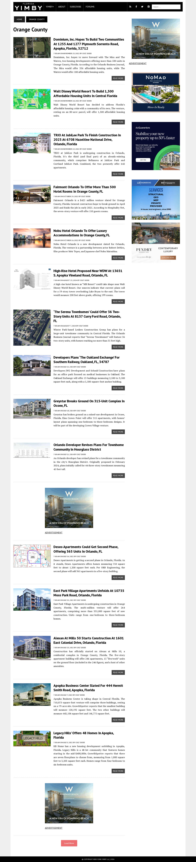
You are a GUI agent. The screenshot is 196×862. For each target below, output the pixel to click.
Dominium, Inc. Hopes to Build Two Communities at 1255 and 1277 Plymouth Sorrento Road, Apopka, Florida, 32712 (89, 43)
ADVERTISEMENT (53, 532)
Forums (90, 6)
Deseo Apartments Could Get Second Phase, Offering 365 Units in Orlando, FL (86, 549)
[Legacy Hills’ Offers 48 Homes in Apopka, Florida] (32, 744)
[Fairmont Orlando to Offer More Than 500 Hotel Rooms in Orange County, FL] (32, 201)
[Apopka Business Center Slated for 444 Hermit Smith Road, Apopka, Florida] (32, 703)
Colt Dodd (87, 53)
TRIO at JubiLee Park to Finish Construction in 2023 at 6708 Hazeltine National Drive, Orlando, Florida (87, 139)
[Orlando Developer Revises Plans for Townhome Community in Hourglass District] (32, 457)
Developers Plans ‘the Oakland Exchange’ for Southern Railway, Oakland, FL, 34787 (87, 359)
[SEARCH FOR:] (166, 6)
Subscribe (75, 6)
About (61, 6)
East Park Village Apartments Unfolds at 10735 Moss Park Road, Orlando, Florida (89, 592)
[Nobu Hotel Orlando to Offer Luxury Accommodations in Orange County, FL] (32, 245)
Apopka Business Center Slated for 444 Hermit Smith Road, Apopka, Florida (88, 687)
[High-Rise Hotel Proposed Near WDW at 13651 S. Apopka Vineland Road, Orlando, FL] (32, 287)
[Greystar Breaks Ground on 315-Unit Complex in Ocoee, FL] (32, 416)
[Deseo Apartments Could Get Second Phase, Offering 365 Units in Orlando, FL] (32, 565)
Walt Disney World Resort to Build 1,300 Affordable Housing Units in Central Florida (85, 93)
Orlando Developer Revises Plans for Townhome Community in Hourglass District (89, 447)
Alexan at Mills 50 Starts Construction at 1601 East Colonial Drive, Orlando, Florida (89, 640)
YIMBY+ (50, 6)
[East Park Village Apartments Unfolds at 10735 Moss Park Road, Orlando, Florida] (32, 608)
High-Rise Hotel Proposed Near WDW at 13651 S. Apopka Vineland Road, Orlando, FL (88, 273)
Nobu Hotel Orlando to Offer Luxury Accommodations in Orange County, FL (82, 232)
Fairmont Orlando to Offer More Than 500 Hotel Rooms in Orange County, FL (85, 189)
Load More (69, 843)
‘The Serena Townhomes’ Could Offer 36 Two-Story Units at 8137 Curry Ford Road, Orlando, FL (87, 316)
